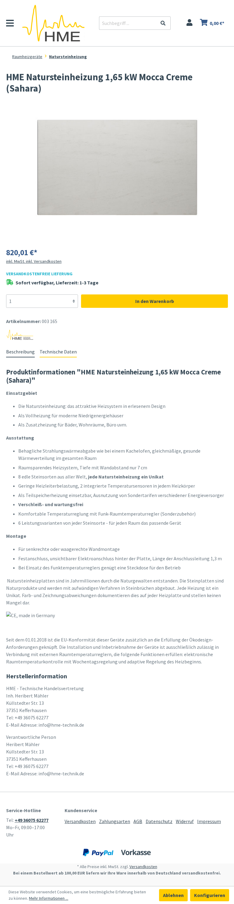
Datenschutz (159, 821)
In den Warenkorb (154, 301)
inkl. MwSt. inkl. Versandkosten (34, 261)
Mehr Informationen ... (48, 898)
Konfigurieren (209, 895)
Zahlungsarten (114, 821)
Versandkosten (80, 821)
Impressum (209, 821)
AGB (137, 821)
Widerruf (185, 821)
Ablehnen (173, 895)
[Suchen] (164, 23)
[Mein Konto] (189, 23)
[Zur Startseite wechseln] (53, 23)
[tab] (20, 351)
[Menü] (13, 24)
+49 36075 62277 (31, 820)
